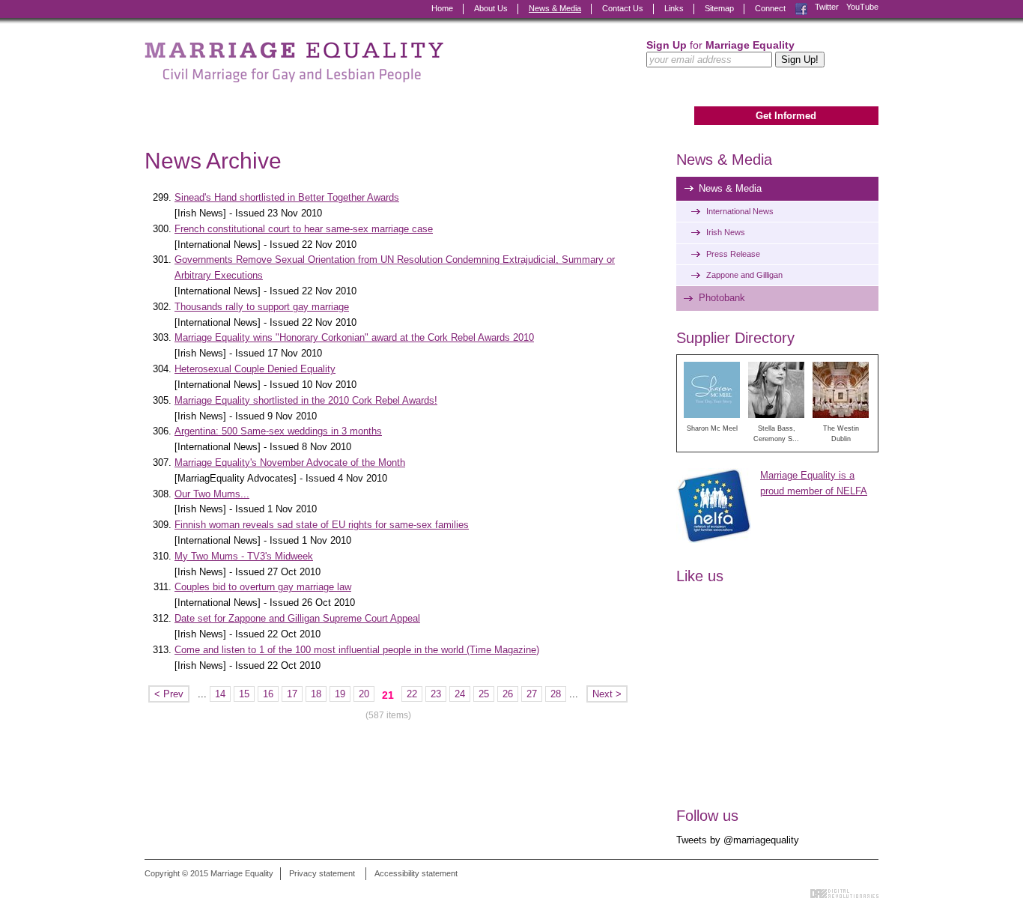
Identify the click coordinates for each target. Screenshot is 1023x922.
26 (508, 694)
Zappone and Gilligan (744, 274)
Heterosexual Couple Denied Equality (255, 368)
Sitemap (719, 8)
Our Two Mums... (211, 494)
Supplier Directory (735, 338)
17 (292, 694)
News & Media (555, 8)
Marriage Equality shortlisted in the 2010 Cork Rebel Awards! (305, 400)
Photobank (722, 297)
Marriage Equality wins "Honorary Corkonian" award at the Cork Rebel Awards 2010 (354, 337)
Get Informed (786, 115)
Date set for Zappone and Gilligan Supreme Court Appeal (297, 618)
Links (674, 8)
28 (555, 694)
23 (436, 694)
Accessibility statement (416, 873)
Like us (699, 576)
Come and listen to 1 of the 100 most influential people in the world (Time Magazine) (356, 649)
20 (364, 694)
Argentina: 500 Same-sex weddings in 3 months (278, 431)
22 (412, 694)
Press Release (733, 253)
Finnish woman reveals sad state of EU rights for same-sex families (321, 524)
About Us (491, 8)
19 (340, 694)
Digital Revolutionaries (844, 893)
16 (268, 694)
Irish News (725, 232)
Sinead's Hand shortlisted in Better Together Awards (286, 197)
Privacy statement (322, 873)
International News (740, 211)
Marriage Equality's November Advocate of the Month (289, 462)
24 (460, 694)
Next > (607, 694)
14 (220, 694)
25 (484, 694)
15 (244, 694)
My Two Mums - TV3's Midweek (243, 556)
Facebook (801, 7)
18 (316, 694)
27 (531, 694)
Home (442, 8)
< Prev (168, 694)
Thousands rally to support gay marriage (261, 306)
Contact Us (622, 8)
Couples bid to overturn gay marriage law (262, 586)
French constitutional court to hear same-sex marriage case (303, 228)
